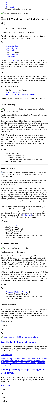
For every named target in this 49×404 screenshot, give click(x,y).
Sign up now (5, 385)
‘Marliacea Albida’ (16, 292)
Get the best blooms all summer (19, 341)
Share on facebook (12, 46)
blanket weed (27, 215)
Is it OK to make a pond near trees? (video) (20, 94)
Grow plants (9, 7)
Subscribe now (6, 355)
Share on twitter (11, 48)
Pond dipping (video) (13, 92)
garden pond (13, 60)
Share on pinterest (11, 50)
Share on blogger (11, 54)
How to (8, 5)
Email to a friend (11, 56)
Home (7, 3)
